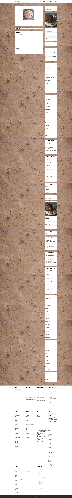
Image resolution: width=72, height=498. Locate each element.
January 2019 (48, 100)
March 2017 (47, 118)
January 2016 (48, 337)
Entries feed (47, 189)
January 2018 (48, 305)
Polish (47, 83)
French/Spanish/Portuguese (50, 77)
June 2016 (47, 129)
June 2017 (47, 113)
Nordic (47, 356)
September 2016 (48, 125)
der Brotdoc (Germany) (50, 169)
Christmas (47, 73)
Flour (46, 353)
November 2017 (48, 106)
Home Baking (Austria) (50, 166)
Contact (41, 1)
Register (47, 186)
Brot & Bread (49, 162)
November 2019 (48, 99)
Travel (47, 90)
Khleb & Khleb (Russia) (50, 179)
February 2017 (48, 119)
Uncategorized (48, 369)
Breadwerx (48, 172)
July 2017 (47, 112)
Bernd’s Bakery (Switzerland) (51, 168)
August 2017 (47, 311)
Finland (47, 74)
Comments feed (48, 190)
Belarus (47, 70)
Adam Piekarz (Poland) (50, 177)
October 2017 (48, 308)
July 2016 (47, 128)
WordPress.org (48, 192)
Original (47, 359)
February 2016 (48, 135)
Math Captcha (17, 44)
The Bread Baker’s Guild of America (50, 159)
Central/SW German (48, 71)
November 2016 (48, 324)
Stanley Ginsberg (48, 147)
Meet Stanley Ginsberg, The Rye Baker (51, 1)
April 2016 (47, 132)
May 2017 (47, 115)
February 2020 (48, 298)
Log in (47, 376)
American (47, 67)
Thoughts (47, 89)
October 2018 (48, 103)
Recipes (47, 84)
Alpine (47, 343)
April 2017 (47, 116)
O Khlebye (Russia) (49, 180)
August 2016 (47, 126)
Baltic (47, 346)
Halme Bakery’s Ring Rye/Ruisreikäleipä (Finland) (41, 401)
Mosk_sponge (28, 8)
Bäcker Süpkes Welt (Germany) (51, 176)
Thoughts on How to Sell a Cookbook (51, 56)
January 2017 (48, 321)
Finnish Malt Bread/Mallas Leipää (50, 60)
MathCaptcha (18, 48)
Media (44, 1)
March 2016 (47, 334)
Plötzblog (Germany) (52, 401)
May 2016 (47, 131)
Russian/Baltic (48, 86)
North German (48, 80)
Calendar (37, 1)
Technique (47, 87)
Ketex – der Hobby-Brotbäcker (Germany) (51, 174)
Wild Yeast (48, 275)
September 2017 (48, 109)
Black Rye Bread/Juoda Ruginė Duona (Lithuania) (41, 393)
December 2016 (48, 122)
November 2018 (48, 102)
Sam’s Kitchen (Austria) (50, 165)
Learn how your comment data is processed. (31, 51)
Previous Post (18, 28)
